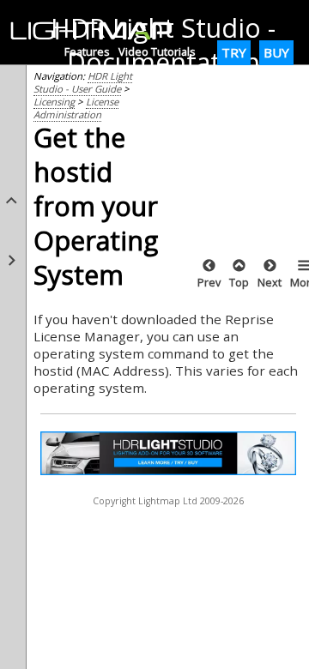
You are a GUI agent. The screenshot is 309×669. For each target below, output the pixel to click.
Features (87, 51)
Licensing (54, 101)
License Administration (75, 108)
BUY (276, 52)
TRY (233, 52)
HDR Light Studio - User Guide (82, 82)
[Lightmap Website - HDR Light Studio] (98, 32)
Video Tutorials (157, 51)
